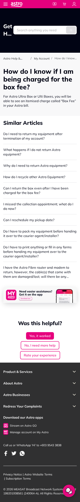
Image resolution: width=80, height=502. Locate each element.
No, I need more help (40, 345)
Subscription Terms (18, 478)
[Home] (21, 4)
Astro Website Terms (38, 474)
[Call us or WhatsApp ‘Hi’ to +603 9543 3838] (5, 453)
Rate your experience (40, 355)
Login (74, 4)
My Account (42, 58)
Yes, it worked (40, 336)
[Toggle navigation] (5, 4)
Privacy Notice (12, 474)
